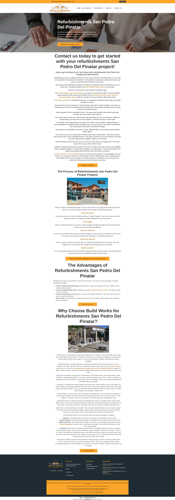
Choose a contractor (87, 230)
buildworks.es (88, 499)
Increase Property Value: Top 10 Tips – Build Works (114, 467)
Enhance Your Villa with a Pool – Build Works (113, 464)
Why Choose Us (86, 8)
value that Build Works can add (95, 87)
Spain (81, 497)
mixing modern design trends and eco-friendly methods (93, 368)
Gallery (108, 8)
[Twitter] (123, 2)
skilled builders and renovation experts (71, 93)
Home (78, 8)
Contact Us (117, 8)
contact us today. (99, 492)
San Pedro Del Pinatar (89, 497)
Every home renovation (62, 100)
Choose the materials (87, 239)
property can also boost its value (97, 290)
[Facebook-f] (120, 2)
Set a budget (87, 222)
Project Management (66, 424)
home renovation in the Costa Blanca (68, 154)
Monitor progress (87, 248)
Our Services (98, 8)
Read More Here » (107, 465)
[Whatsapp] (125, 2)
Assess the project (87, 213)
